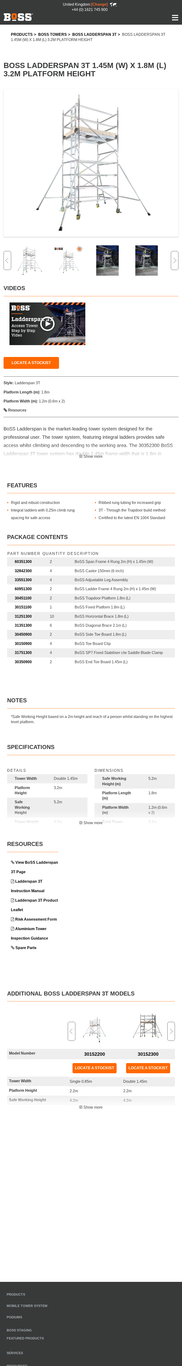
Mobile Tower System (27, 1306)
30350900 (23, 662)
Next (174, 260)
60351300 (23, 562)
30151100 (23, 607)
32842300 (23, 571)
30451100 (23, 598)
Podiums (14, 1317)
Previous (7, 260)
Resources (16, 410)
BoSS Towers (52, 34)
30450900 (23, 634)
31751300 (23, 653)
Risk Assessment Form (36, 919)
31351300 (23, 625)
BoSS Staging (19, 1330)
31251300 (23, 616)
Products (22, 34)
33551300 (23, 580)
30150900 (23, 644)
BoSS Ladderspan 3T (94, 34)
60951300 (23, 589)
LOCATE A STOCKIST (31, 363)
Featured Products (25, 1338)
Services (15, 1353)
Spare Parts (25, 948)
